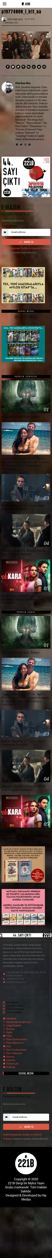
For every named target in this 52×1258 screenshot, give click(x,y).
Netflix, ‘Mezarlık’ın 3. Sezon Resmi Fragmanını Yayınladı (23, 507)
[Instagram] (25, 144)
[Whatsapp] (34, 67)
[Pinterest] (23, 67)
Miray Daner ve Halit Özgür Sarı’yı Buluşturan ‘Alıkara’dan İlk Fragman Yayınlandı (23, 599)
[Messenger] (13, 67)
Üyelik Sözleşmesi (11, 248)
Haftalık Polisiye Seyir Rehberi (21, 417)
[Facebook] (8, 67)
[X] (19, 1080)
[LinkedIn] (28, 1080)
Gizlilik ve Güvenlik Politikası (35, 248)
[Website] (29, 144)
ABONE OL (28, 242)
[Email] (44, 67)
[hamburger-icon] (45, 992)
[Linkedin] (29, 67)
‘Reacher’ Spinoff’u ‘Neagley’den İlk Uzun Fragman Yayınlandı (23, 552)
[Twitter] (18, 67)
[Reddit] (39, 67)
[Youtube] (32, 1080)
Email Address (10, 226)
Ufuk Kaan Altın (22, 83)
